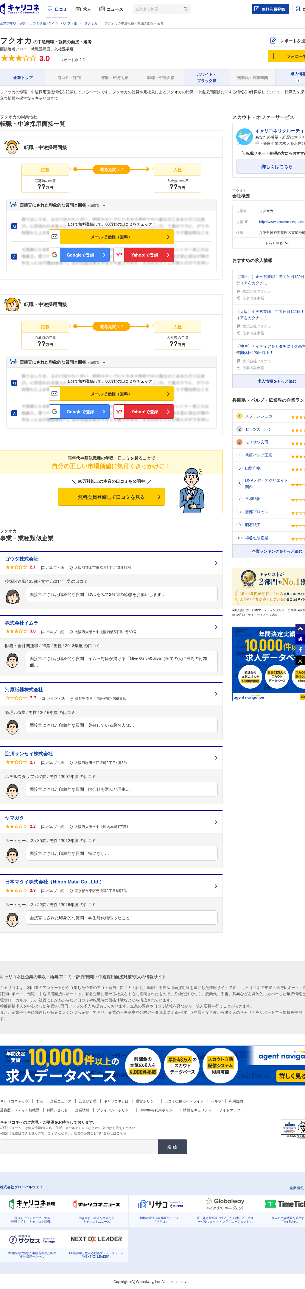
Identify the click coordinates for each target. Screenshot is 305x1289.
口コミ (61, 9)
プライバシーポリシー (114, 1109)
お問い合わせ (57, 1109)
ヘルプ (216, 1100)
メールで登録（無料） (111, 237)
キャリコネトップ (14, 1100)
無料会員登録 (273, 9)
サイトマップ (229, 1109)
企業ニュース (60, 1100)
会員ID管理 (88, 1100)
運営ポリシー (146, 1100)
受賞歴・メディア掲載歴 (19, 1109)
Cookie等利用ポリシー (157, 1109)
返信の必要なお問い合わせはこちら (100, 1132)
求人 (87, 9)
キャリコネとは (116, 1100)
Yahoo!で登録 (144, 255)
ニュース (115, 9)
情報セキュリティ (197, 1109)
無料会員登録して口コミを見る (111, 496)
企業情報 (82, 1109)
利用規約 (236, 1100)
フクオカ (16, 40)
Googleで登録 (80, 255)
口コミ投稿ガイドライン (184, 1100)
